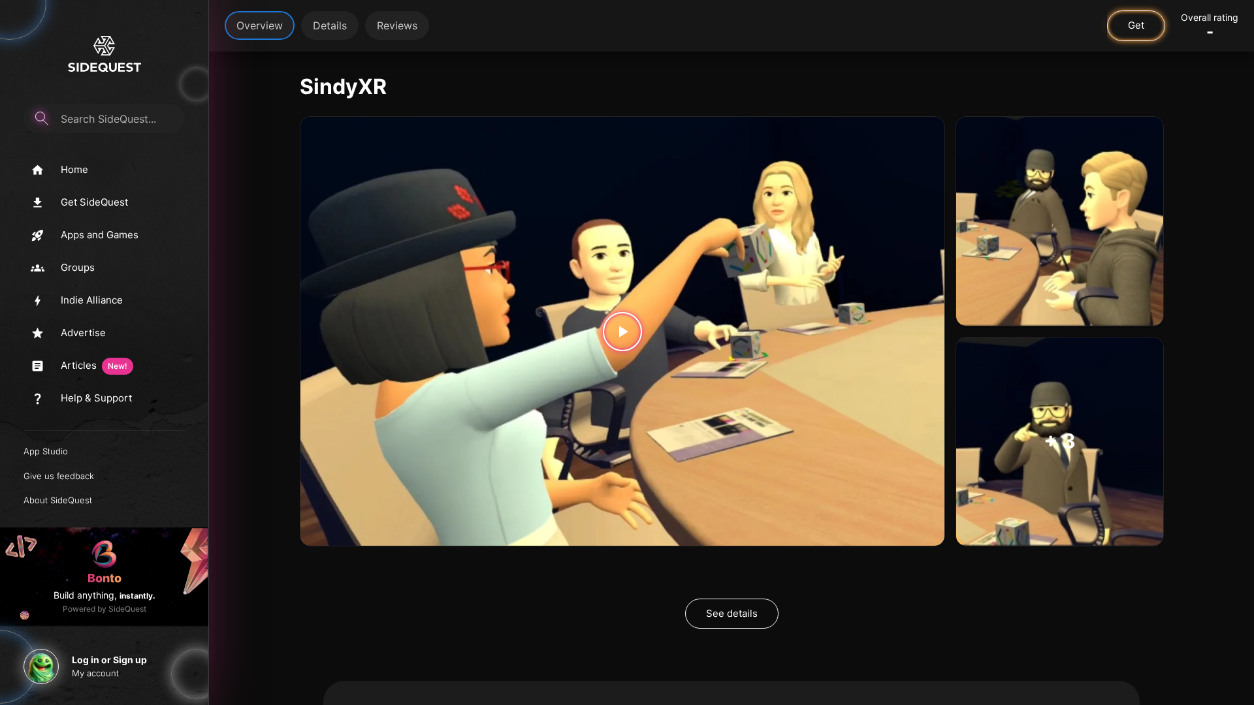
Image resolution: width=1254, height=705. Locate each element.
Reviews (397, 25)
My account (95, 673)
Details (330, 25)
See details (732, 613)
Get (1136, 25)
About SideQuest (58, 500)
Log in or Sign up (109, 659)
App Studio (46, 451)
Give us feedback (59, 476)
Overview (259, 25)
